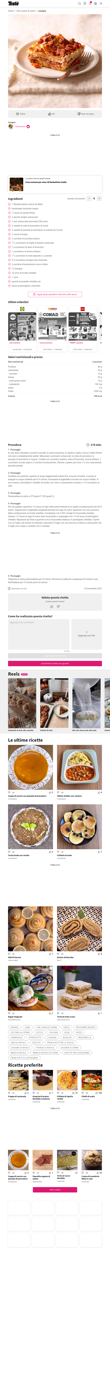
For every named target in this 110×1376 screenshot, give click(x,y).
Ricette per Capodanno (77, 1053)
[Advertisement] (55, 153)
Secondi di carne (70, 1048)
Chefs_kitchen (20, 127)
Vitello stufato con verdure (69, 796)
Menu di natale (18, 1053)
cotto (39, 1032)
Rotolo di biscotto (65, 957)
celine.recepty (13, 960)
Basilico (67, 1037)
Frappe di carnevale (17, 1096)
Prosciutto (35, 1037)
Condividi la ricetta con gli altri (55, 663)
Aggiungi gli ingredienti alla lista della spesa (56, 294)
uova (67, 1032)
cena (27, 1027)
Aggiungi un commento (55, 656)
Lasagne (51, 1037)
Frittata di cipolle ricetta (65, 1097)
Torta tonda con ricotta (18, 855)
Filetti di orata (88, 1096)
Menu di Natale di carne (45, 1053)
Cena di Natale (18, 1042)
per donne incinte (85, 1027)
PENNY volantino (76, 343)
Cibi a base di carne (25, 11)
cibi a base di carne (47, 1027)
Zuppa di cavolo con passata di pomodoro (27, 796)
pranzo (15, 1027)
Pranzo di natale (45, 1048)
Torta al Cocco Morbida (63, 1176)
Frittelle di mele (64, 855)
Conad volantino (46, 343)
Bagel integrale (15, 1016)
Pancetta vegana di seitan (41, 1177)
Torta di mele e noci (66, 1016)
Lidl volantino (15, 343)
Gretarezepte (37, 1182)
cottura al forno (20, 1032)
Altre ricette (55, 1190)
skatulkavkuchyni (14, 1020)
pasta (67, 1027)
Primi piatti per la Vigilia (60, 1042)
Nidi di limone (14, 957)
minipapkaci (12, 799)
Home (11, 11)
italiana (53, 1032)
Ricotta (36, 1042)
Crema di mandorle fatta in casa (90, 1177)
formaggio (16, 1037)
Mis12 (59, 960)
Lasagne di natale (20, 1048)
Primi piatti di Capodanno (24, 1058)
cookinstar (12, 1099)
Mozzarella (84, 1037)
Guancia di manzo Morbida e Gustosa (41, 1097)
